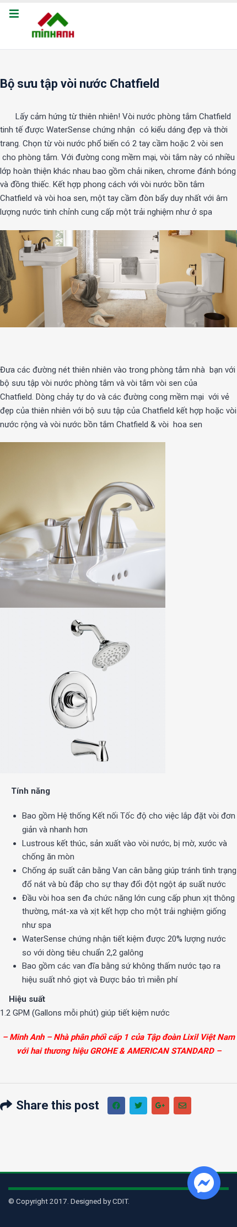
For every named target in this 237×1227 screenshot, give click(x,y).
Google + (160, 1105)
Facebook (116, 1105)
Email (182, 1105)
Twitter (138, 1105)
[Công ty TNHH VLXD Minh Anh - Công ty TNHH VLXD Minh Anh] (54, 26)
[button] (14, 14)
